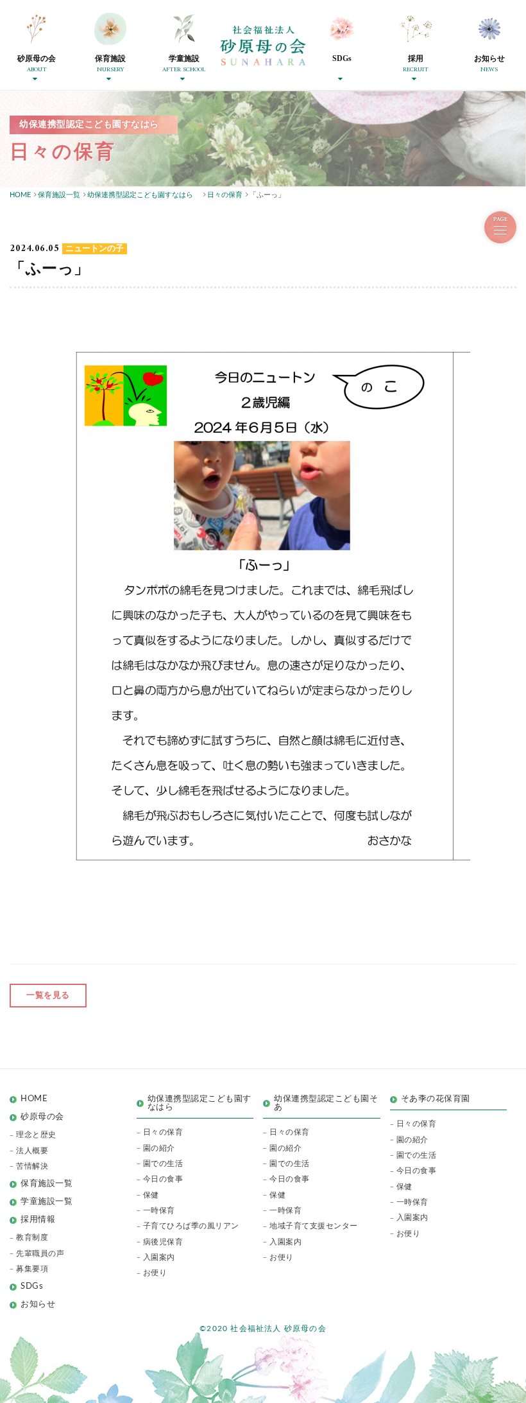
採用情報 (38, 1220)
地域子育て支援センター (313, 1226)
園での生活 (163, 1163)
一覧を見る (48, 995)
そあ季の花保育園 (435, 1099)
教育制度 (32, 1237)
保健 (151, 1195)
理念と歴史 (36, 1134)
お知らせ (38, 1304)
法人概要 (32, 1151)
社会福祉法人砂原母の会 (263, 45)
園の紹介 (159, 1148)
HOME (34, 1099)
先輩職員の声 (40, 1253)
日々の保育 (163, 1132)
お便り (155, 1273)
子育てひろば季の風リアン (191, 1226)
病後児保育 (163, 1242)
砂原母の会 (42, 1117)
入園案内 (159, 1257)
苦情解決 (32, 1166)
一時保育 (159, 1210)
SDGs (32, 1286)
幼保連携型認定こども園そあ (326, 1103)
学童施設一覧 (46, 1202)
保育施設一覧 (46, 1184)
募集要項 (32, 1269)
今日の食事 (163, 1179)
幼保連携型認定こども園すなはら (199, 1103)
